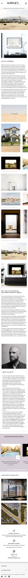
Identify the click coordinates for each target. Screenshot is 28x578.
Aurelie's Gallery (6, 574)
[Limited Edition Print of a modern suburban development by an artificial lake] (10, 199)
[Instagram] (5, 576)
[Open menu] (3, 3)
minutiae (7, 330)
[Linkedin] (9, 576)
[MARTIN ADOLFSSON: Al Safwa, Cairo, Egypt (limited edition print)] (10, 450)
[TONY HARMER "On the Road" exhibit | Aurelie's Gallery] (14, 490)
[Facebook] (2, 576)
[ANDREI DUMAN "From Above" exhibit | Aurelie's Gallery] (14, 513)
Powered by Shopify (20, 574)
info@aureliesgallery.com (14, 557)
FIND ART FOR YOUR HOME (14, 275)
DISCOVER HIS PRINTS (14, 46)
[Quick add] (18, 457)
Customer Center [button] (6, 570)
